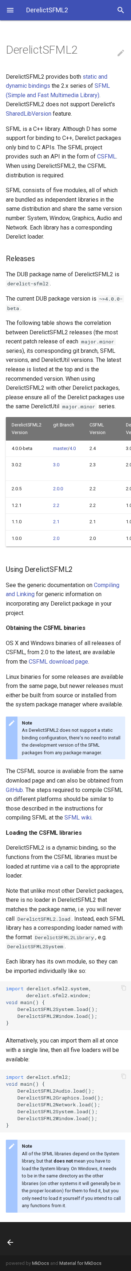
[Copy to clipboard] (124, 988)
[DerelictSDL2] (17, 1238)
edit (120, 53)
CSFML (106, 156)
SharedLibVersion (28, 113)
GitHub (14, 790)
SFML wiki (77, 817)
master (60, 448)
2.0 (56, 538)
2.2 (56, 505)
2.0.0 (58, 488)
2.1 (56, 521)
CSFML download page (58, 661)
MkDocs (40, 1263)
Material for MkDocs (80, 1263)
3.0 (56, 464)
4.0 (73, 448)
